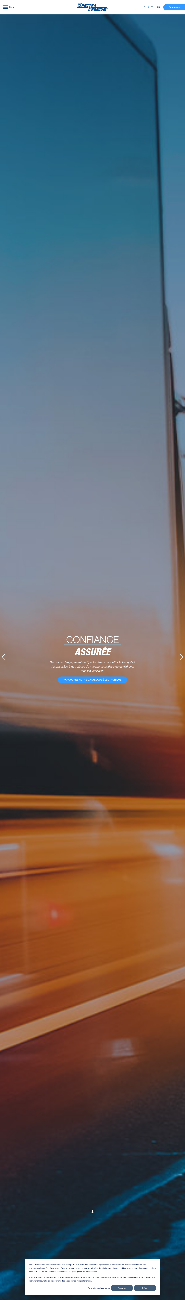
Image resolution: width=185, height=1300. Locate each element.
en (145, 7)
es (151, 7)
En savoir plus (92, 677)
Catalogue (174, 7)
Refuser (145, 1288)
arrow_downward (92, 1211)
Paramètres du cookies (98, 1288)
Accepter (122, 1288)
